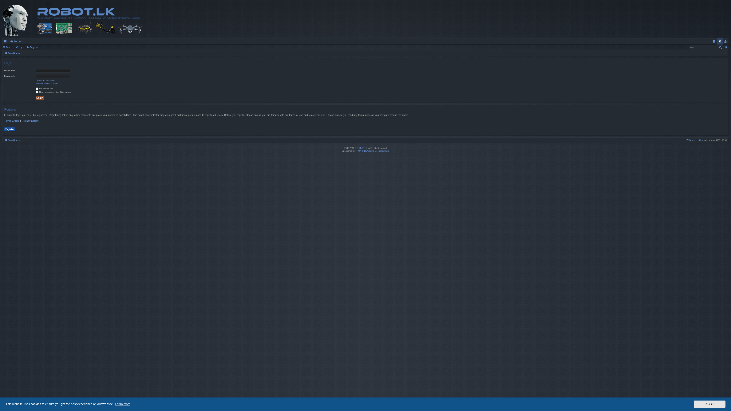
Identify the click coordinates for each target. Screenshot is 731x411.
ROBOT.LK (362, 148)
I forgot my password (45, 80)
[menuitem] (714, 41)
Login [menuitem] (720, 42)
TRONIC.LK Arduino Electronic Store (372, 151)
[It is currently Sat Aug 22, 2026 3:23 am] (725, 53)
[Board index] (83, 20)
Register (34, 47)
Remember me (46, 88)
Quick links (6, 42)
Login (21, 47)
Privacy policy (30, 120)
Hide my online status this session (55, 92)
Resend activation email (46, 83)
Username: (9, 70)
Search (9, 47)
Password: (9, 76)
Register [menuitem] (727, 42)
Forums (18, 41)
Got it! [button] (709, 404)
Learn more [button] (122, 404)
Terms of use (11, 120)
